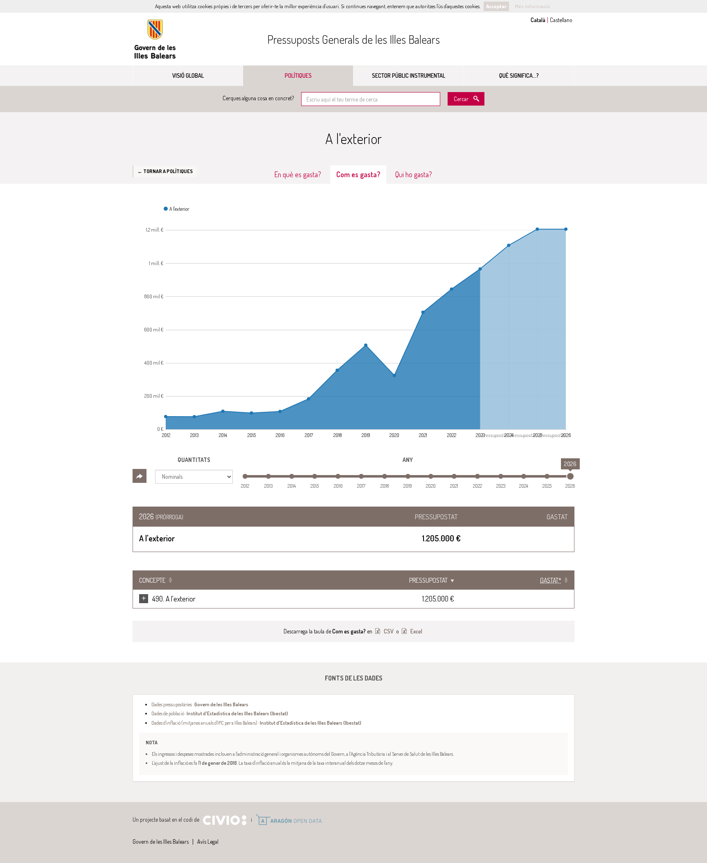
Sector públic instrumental (408, 75)
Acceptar (496, 6)
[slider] (570, 476)
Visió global (188, 75)
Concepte (152, 580)
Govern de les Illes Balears (155, 39)
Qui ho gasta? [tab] (413, 174)
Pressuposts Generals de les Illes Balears (353, 39)
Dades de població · (219, 713)
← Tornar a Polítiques (165, 171)
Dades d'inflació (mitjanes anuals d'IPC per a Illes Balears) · (256, 722)
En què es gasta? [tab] (298, 174)
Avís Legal (207, 841)
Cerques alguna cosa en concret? (258, 98)
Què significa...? (519, 75)
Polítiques (298, 75)
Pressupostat (428, 580)
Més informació (532, 6)
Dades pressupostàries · (199, 704)
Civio (224, 820)
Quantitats (194, 459)
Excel (415, 631)
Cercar (461, 98)
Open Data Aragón (288, 819)
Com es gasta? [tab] (358, 174)
